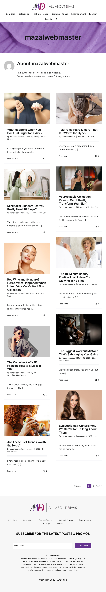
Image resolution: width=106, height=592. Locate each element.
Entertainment (85, 520)
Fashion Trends (19, 375)
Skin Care (95, 207)
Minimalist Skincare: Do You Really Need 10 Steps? (25, 207)
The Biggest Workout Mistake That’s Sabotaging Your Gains (78, 352)
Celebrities (27, 520)
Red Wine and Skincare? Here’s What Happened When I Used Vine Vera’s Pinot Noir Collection (26, 284)
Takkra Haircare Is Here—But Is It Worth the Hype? (78, 131)
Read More (11, 158)
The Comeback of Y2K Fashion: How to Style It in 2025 (24, 366)
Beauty (94, 284)
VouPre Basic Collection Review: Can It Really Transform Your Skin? (74, 200)
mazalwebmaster (17, 137)
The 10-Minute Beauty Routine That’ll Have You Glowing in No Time (75, 277)
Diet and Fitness (66, 520)
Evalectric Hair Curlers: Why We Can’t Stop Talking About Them (78, 429)
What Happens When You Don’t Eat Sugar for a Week (24, 131)
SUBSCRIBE (83, 546)
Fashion (46, 524)
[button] (57, 19)
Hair (92, 137)
